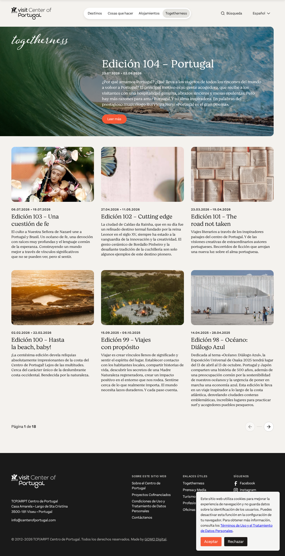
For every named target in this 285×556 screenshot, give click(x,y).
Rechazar (236, 541)
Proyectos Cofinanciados (151, 495)
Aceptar (211, 541)
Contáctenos (142, 517)
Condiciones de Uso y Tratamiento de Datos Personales (149, 506)
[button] (261, 13)
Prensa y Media (194, 490)
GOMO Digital (155, 539)
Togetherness (193, 483)
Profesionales (193, 503)
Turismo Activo (195, 496)
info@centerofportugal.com (33, 520)
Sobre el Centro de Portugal (146, 485)
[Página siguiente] (269, 427)
